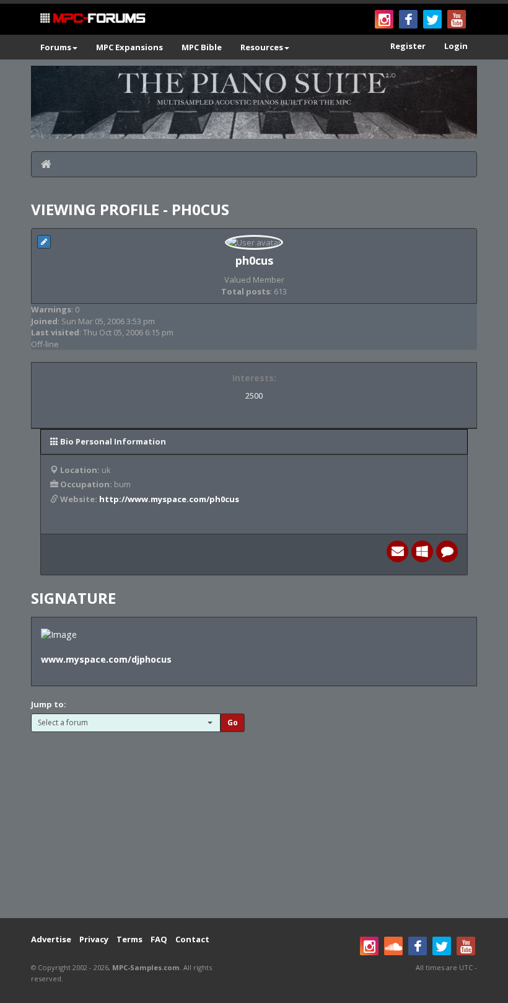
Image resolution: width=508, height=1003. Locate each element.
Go (232, 722)
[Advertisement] (254, 819)
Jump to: (48, 704)
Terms (129, 939)
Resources (261, 47)
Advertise (51, 939)
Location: (80, 469)
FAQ (159, 939)
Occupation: (86, 484)
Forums (55, 47)
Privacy (93, 939)
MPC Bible (202, 47)
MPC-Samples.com (146, 967)
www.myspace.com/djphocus (106, 659)
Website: (78, 499)
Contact (192, 939)
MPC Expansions (129, 47)
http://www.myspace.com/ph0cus (169, 499)
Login (456, 45)
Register (408, 45)
